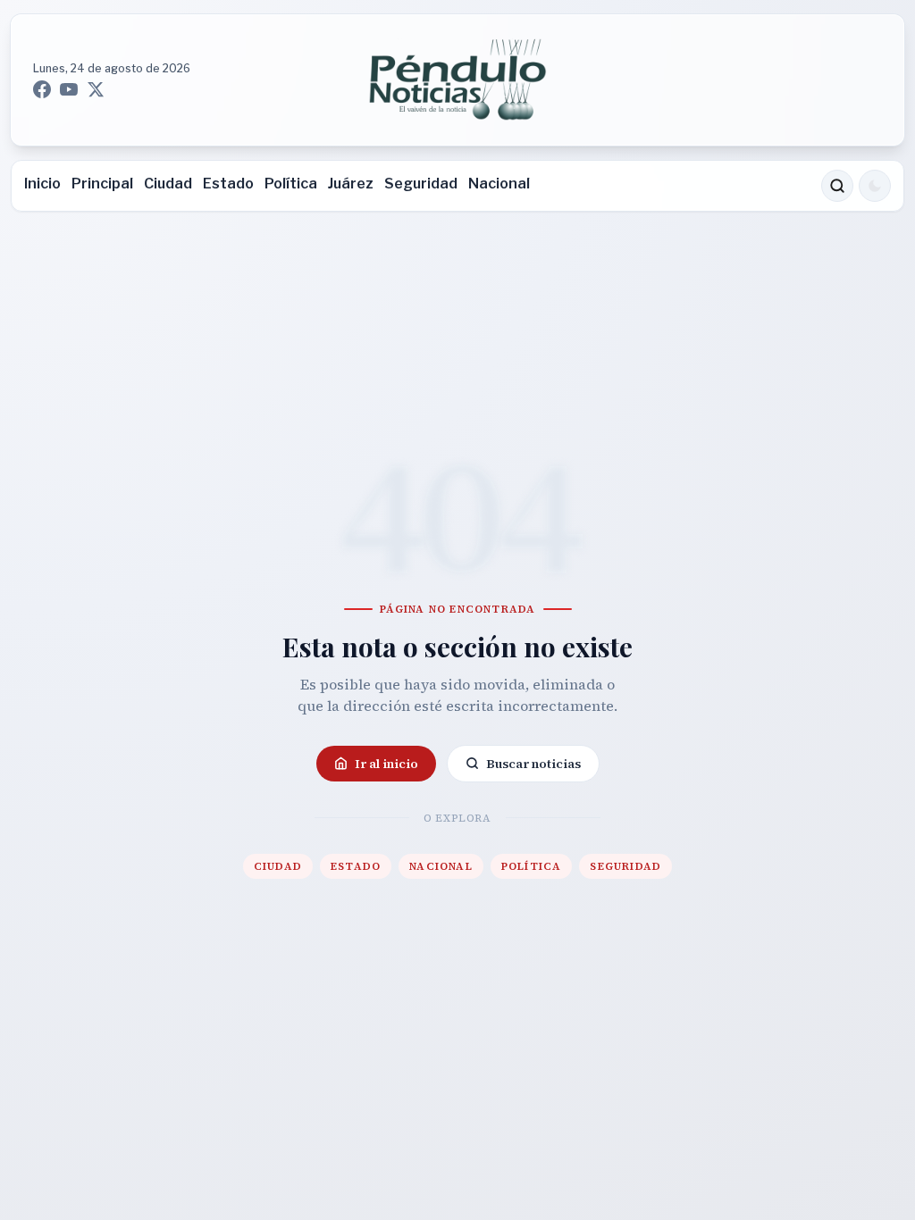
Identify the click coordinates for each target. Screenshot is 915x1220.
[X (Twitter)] (96, 89)
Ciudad (168, 183)
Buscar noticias (533, 764)
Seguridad (421, 183)
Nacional (499, 183)
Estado (228, 183)
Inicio (42, 183)
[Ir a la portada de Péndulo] (457, 79)
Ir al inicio (386, 764)
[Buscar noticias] (837, 186)
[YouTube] (69, 89)
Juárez (351, 183)
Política (290, 183)
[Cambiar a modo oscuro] (875, 186)
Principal (102, 183)
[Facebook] (42, 89)
